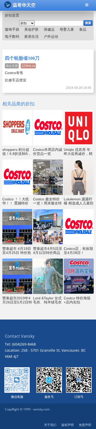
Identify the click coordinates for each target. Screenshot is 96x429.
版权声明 (67, 425)
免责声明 (85, 425)
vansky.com (41, 409)
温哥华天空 (24, 5)
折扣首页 (12, 15)
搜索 (88, 23)
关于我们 (50, 425)
